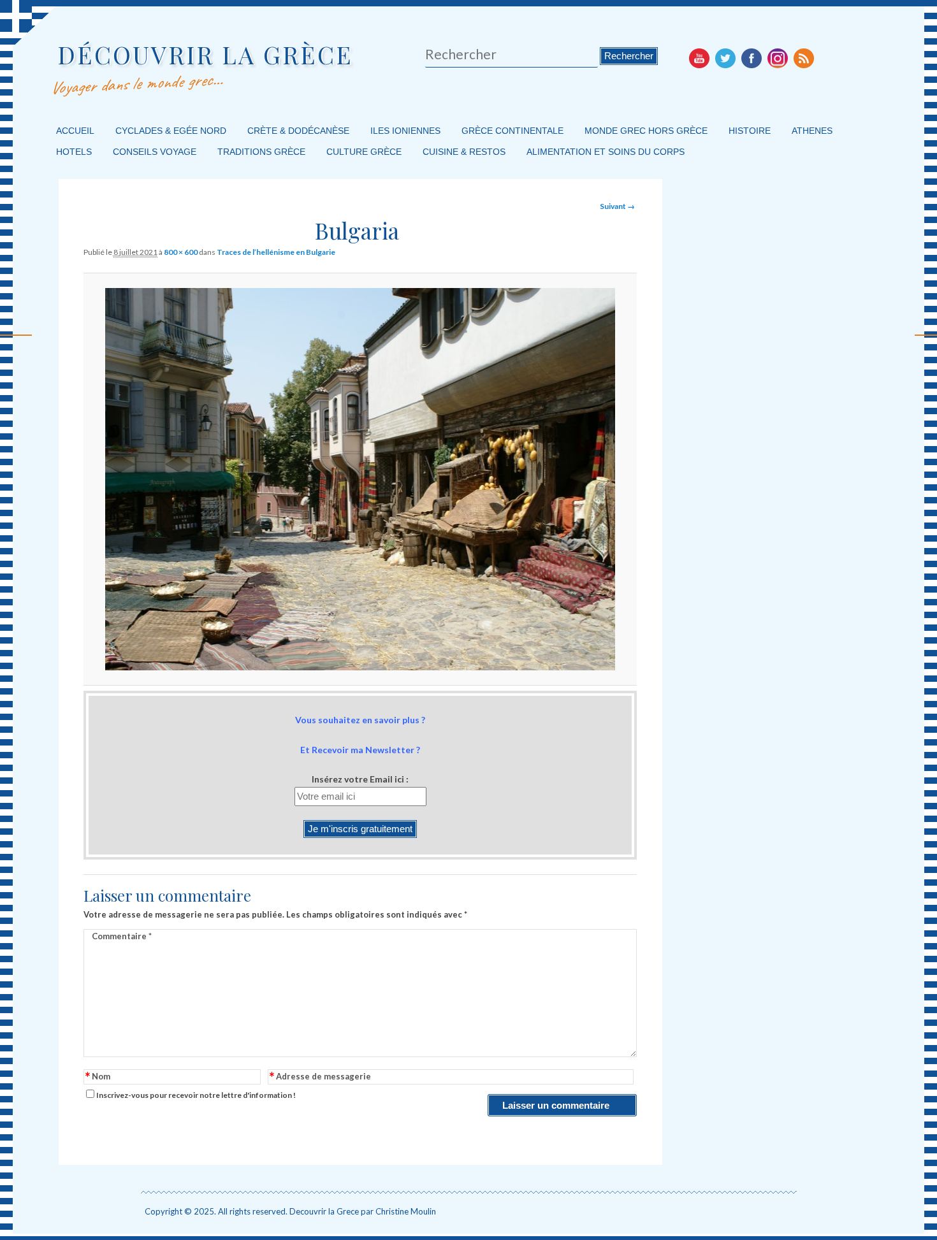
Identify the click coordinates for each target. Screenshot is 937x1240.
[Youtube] (699, 58)
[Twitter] (725, 58)
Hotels (74, 152)
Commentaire (122, 936)
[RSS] (804, 58)
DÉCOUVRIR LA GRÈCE (205, 54)
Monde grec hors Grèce (646, 131)
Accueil (75, 131)
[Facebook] (751, 58)
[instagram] (777, 58)
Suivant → (617, 206)
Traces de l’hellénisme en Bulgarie (276, 252)
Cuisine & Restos (464, 152)
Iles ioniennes (405, 131)
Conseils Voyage (154, 152)
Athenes (812, 131)
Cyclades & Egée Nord (170, 131)
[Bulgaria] (360, 479)
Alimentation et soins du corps (606, 152)
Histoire (750, 131)
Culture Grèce (364, 152)
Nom (97, 1077)
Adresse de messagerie (320, 1077)
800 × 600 (181, 252)
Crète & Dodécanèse (298, 131)
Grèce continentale (512, 131)
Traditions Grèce (261, 152)
